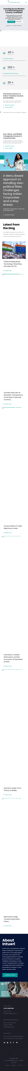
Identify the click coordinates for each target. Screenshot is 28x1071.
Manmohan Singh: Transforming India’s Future (12, 919)
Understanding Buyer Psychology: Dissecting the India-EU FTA (13, 264)
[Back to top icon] (14, 1054)
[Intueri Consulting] (14, 2)
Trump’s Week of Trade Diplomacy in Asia (13, 527)
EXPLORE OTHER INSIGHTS (17, 21)
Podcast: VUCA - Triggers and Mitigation (14, 25)
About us (8, 1065)
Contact (20, 1065)
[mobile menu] (26, 2)
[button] (10, 975)
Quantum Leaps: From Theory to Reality (12, 789)
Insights (14, 1065)
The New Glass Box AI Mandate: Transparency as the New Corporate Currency (13, 396)
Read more (8, 271)
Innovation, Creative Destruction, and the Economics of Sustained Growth (13, 658)
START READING (11, 21)
